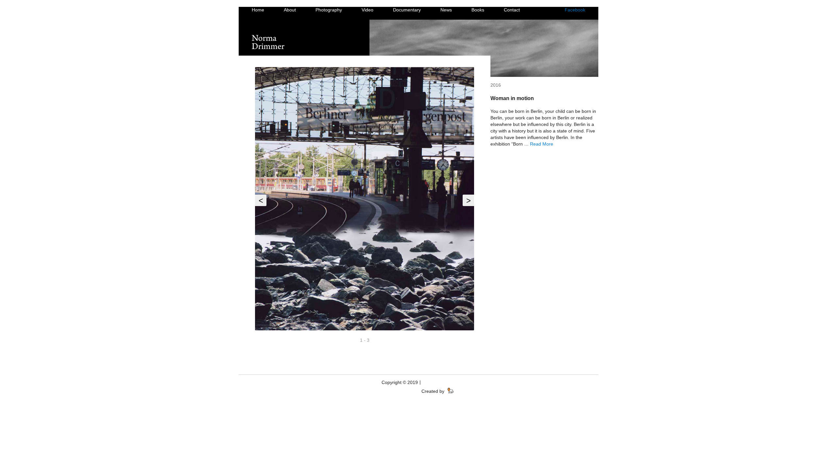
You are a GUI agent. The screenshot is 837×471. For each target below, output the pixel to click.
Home (258, 9)
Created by (433, 391)
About (290, 9)
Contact (512, 9)
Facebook (575, 9)
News (446, 9)
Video (367, 9)
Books (477, 9)
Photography (329, 9)
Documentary (407, 9)
